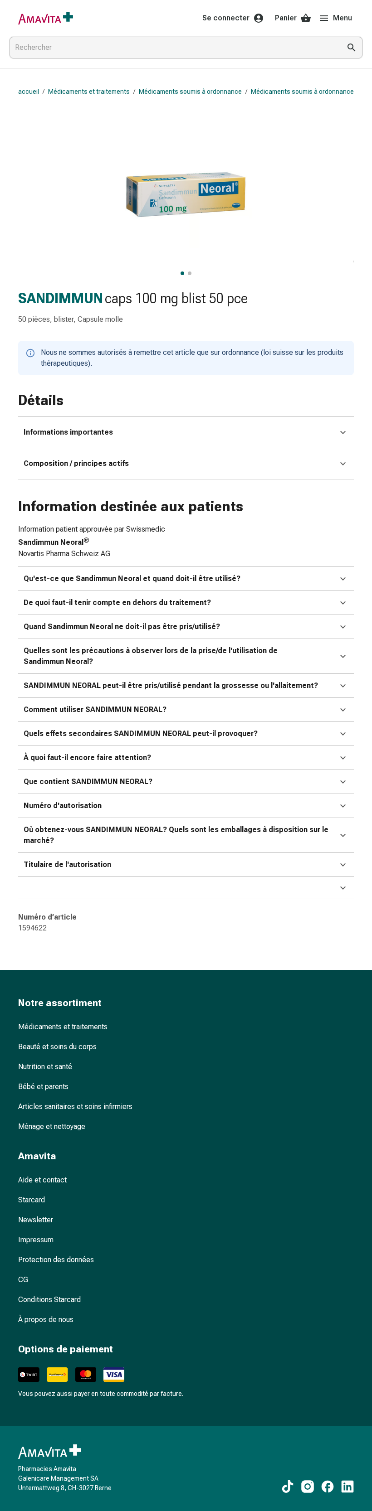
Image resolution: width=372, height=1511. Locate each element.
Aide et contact (42, 1180)
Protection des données (56, 1259)
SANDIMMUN (60, 298)
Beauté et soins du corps (57, 1046)
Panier (286, 18)
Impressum (36, 1239)
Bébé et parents (43, 1086)
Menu (342, 18)
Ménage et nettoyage (51, 1126)
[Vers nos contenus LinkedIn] (347, 1486)
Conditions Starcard (49, 1299)
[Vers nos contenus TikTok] (287, 1486)
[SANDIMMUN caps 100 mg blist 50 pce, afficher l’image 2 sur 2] (189, 273)
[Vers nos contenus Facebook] (327, 1486)
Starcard (31, 1200)
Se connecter (226, 18)
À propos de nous (45, 1319)
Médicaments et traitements (89, 91)
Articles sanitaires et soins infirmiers (75, 1106)
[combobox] (173, 47)
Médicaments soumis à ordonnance (190, 91)
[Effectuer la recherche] (351, 47)
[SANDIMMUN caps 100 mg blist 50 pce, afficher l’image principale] (182, 273)
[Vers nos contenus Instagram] (307, 1486)
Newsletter (35, 1220)
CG (23, 1279)
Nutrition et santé (45, 1066)
